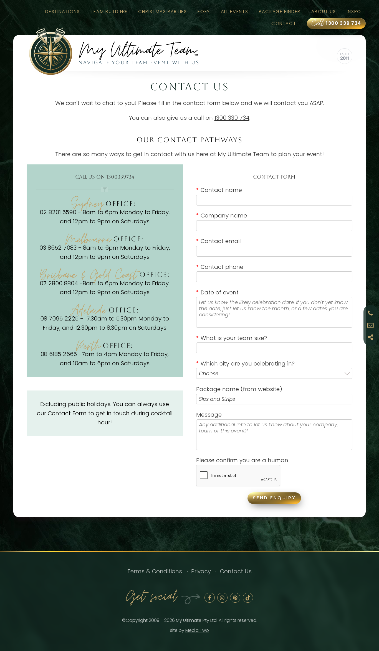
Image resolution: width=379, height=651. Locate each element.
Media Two (197, 630)
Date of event (217, 292)
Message (209, 414)
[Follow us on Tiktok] (248, 598)
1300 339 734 (336, 23)
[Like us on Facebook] (209, 598)
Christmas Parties (162, 11)
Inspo (354, 11)
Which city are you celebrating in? (245, 363)
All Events (234, 11)
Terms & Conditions (154, 571)
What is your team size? (231, 338)
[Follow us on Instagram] (222, 598)
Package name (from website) (239, 389)
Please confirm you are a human (242, 460)
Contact (283, 23)
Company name (221, 215)
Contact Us (236, 571)
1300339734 (120, 177)
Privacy (201, 571)
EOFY (204, 11)
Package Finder (279, 11)
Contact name (219, 190)
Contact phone (219, 267)
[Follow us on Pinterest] (235, 598)
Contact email (218, 241)
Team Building (109, 11)
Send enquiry (274, 498)
